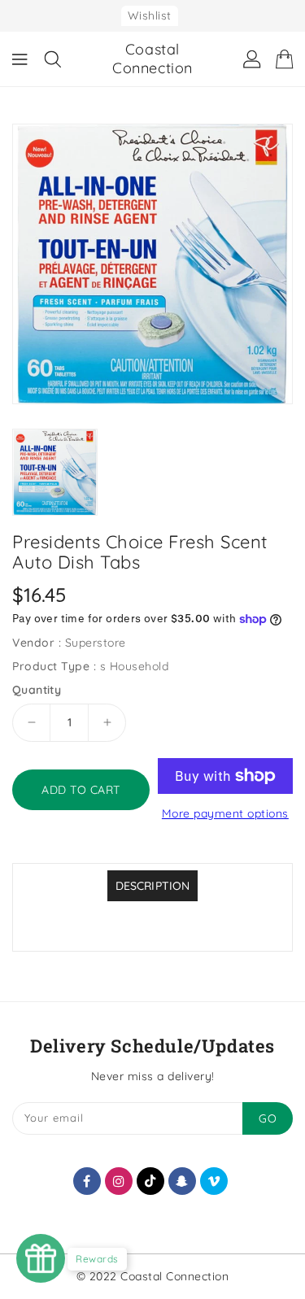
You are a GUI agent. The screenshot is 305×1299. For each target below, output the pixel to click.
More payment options (225, 813)
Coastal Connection (152, 58)
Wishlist (150, 15)
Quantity (36, 689)
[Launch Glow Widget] (40, 1258)
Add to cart (80, 789)
